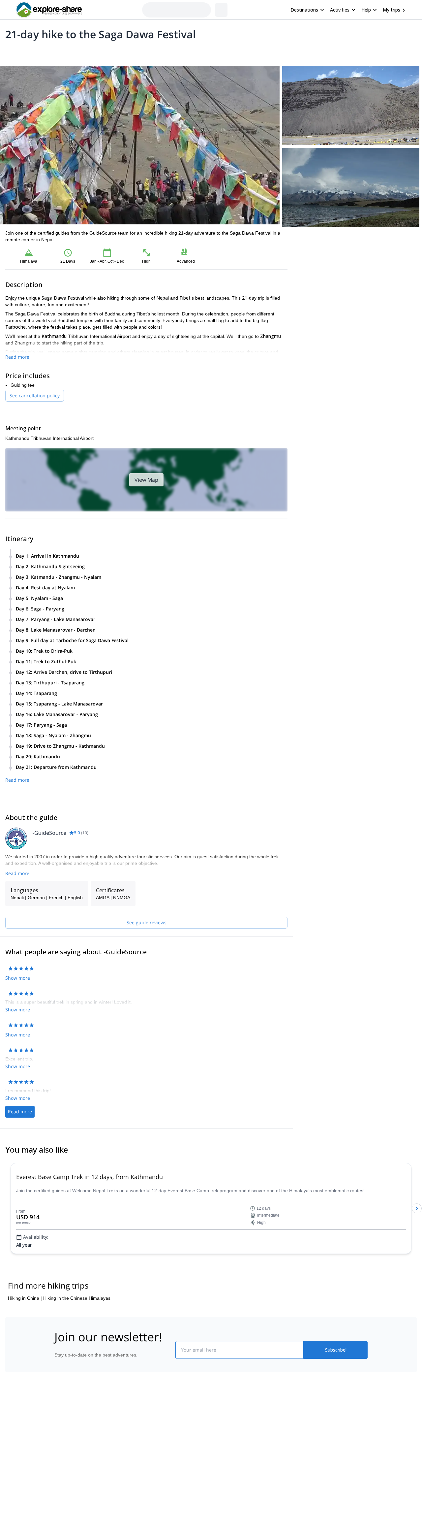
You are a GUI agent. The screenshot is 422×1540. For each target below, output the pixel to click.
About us (60, 1426)
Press (57, 1455)
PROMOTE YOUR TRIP (321, 1425)
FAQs (137, 1454)
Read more (17, 357)
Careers (59, 1470)
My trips (391, 10)
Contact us (142, 1439)
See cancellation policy (35, 395)
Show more (17, 978)
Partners (60, 1441)
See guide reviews (146, 922)
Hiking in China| (25, 1298)
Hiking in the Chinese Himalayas (76, 1298)
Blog (215, 1426)
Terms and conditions (153, 1468)
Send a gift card (67, 1484)
